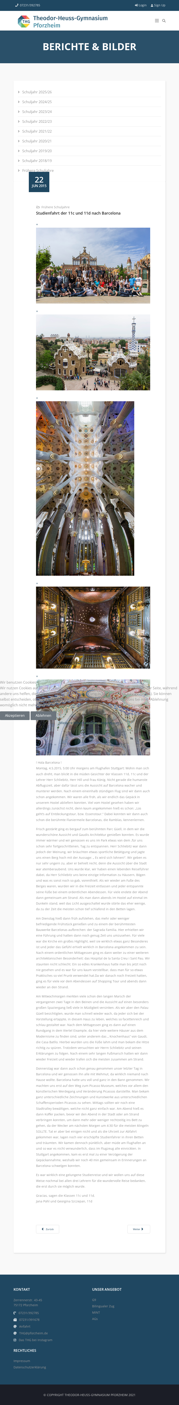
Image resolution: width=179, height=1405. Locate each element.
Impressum (110, 722)
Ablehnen (43, 715)
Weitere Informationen (78, 722)
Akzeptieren (15, 715)
